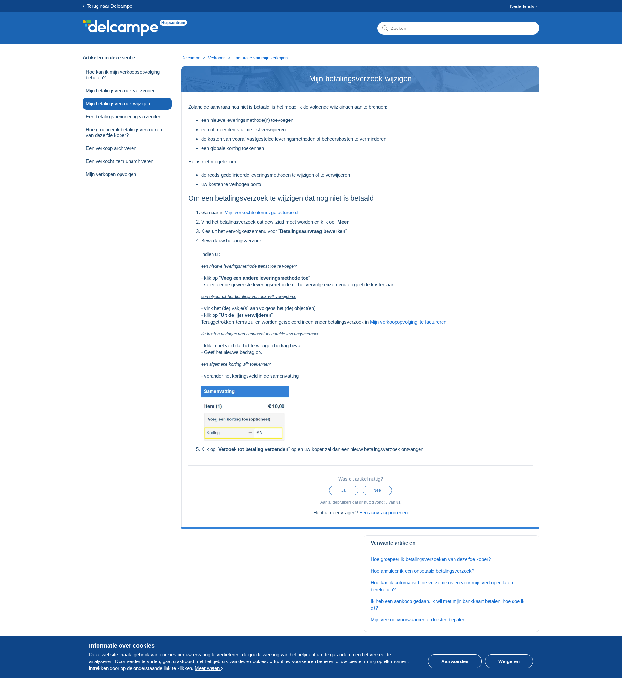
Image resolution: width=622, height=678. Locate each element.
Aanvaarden (454, 661)
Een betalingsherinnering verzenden (123, 116)
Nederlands (523, 6)
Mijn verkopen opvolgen (111, 174)
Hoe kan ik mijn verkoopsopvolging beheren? (123, 74)
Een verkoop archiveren (111, 148)
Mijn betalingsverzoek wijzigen (118, 103)
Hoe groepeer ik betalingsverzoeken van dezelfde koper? (124, 132)
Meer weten (208, 668)
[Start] (120, 28)
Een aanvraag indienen (383, 512)
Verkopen (216, 57)
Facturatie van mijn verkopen (260, 57)
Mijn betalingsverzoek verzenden (121, 90)
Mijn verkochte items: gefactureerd (261, 212)
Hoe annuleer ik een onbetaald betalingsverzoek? (422, 571)
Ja (343, 490)
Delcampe (190, 57)
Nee (377, 490)
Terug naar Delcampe (108, 6)
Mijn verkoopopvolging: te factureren (408, 322)
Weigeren (509, 661)
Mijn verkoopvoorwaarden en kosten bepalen (418, 619)
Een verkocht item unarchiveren (119, 161)
